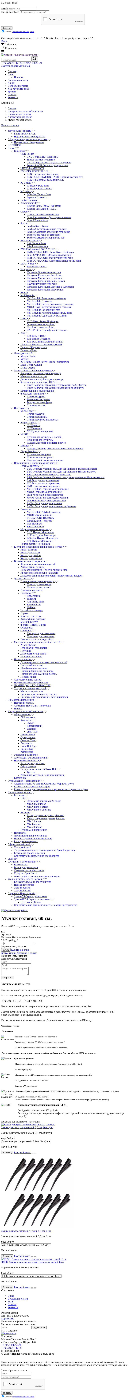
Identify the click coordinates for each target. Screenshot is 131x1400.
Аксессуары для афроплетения (30, 757)
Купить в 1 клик (20, 949)
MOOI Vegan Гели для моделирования (47, 497)
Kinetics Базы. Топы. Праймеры (44, 205)
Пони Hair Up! (28, 746)
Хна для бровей (22, 847)
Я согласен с (19, 32)
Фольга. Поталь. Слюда (33, 624)
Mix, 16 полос (34, 821)
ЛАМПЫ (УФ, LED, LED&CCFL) (32, 685)
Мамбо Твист (27, 734)
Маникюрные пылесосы (33, 376)
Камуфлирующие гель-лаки (42, 283)
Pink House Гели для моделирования (46, 500)
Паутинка (25, 650)
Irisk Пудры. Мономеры (40, 541)
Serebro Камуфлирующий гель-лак (45, 237)
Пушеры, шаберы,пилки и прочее (45, 460)
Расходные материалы (26, 841)
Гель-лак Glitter (28, 350)
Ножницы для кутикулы (40, 439)
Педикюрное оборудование (29, 142)
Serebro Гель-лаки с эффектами (43, 234)
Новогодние (33, 595)
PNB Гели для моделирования (43, 486)
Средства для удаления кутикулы (38, 694)
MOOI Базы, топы (36, 266)
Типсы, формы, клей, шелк (35, 543)
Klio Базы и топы (36, 335)
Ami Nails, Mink (35, 601)
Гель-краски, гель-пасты (33, 647)
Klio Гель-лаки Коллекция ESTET (45, 341)
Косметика (20, 777)
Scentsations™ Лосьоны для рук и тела (47, 165)
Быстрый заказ (22, 1152)
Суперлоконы (27, 737)
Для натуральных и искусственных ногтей (43, 662)
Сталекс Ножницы (37, 416)
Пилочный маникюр (31, 665)
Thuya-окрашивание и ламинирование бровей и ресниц (44, 850)
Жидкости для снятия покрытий (37, 564)
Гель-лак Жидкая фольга (33, 347)
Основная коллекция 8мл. (41, 324)
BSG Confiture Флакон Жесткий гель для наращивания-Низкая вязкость (65, 477)
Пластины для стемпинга (40, 636)
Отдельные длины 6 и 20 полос (44, 801)
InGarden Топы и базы (39, 194)
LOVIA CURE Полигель (40, 517)
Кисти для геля (28, 549)
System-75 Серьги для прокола (30, 896)
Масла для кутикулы (31, 691)
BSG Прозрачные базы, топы (42, 174)
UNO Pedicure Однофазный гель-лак (47, 330)
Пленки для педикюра (39, 587)
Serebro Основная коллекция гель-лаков (48, 231)
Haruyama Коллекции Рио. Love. (44, 275)
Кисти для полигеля (31, 558)
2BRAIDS (32, 731)
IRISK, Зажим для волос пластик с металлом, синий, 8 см (32, 1262)
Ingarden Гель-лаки (37, 197)
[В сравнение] (35, 1153)
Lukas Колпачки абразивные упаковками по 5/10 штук (56, 385)
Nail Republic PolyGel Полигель (44, 512)
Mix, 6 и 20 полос (36, 803)
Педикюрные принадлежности (31, 682)
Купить (6, 950)
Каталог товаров (10, 125)
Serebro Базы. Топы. (37, 226)
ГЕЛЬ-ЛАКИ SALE (25, 133)
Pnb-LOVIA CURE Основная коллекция (49, 255)
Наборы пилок (28, 676)
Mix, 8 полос (34, 824)
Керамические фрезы (38, 399)
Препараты (20, 832)
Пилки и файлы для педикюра (37, 671)
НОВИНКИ (14, 145)
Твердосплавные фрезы (39, 402)
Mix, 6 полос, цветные (39, 809)
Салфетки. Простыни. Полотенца (32, 705)
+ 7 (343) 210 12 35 (11, 63)
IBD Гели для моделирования (43, 483)
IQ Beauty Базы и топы (39, 188)
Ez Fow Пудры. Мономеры (41, 535)
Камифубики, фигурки (32, 619)
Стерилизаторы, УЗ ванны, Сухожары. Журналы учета (44, 783)
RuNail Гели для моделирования (44, 503)
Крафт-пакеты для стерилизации (32, 786)
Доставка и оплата (27, 953)
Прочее (18, 708)
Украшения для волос (26, 754)
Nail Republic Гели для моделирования (48, 489)
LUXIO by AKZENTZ (32, 168)
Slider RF (32, 598)
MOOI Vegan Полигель (39, 515)
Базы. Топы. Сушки (31, 364)
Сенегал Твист (28, 740)
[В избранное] (32, 1153)
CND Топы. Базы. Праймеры (42, 156)
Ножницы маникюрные (40, 457)
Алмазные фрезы (36, 396)
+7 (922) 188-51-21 (32, 63)
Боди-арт (12, 858)
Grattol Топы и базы (37, 220)
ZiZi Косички (27, 717)
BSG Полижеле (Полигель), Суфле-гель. (49, 474)
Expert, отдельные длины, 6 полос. (45, 815)
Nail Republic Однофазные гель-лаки (47, 315)
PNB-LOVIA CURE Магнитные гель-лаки (50, 257)
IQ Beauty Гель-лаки (38, 185)
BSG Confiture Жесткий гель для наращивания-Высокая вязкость (62, 468)
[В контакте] (8, 1333)
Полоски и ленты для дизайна (36, 639)
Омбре (30, 723)
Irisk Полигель (34, 523)
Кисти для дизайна (30, 555)
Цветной (31, 728)
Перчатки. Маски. (24, 702)
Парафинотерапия (24, 884)
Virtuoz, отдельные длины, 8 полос (46, 818)
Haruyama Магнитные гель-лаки (44, 278)
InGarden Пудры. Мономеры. (42, 538)
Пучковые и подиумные (33, 829)
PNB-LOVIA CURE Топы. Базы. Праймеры (50, 252)
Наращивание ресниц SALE (29, 136)
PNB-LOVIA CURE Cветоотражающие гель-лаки (54, 260)
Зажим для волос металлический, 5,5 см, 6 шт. (26, 1231)
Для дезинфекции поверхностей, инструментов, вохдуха (51, 575)
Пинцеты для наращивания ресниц (33, 838)
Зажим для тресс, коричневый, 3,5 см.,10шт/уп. (27, 1127)
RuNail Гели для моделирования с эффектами (51, 506)
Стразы (24, 613)
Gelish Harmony (28, 200)
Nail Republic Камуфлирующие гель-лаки (49, 312)
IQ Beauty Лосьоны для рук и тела (32, 881)
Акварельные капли (31, 656)
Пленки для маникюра (39, 584)
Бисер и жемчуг (29, 621)
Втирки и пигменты (31, 590)
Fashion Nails (34, 604)
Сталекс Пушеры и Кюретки (42, 419)
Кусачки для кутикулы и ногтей (44, 437)
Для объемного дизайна (33, 653)
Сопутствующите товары (28, 679)
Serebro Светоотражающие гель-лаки (47, 229)
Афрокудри (26, 751)
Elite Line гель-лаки (37, 246)
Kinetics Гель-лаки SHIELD (41, 208)
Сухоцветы (26, 627)
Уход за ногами (22, 890)
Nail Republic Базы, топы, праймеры (46, 298)
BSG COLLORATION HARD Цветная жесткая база (55, 177)
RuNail (24, 292)
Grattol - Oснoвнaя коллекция (43, 214)
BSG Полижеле (35, 526)
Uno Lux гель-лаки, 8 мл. (40, 327)
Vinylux (24, 359)
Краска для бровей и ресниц (29, 853)
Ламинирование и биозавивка (30, 835)
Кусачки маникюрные (39, 454)
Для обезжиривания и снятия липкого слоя (43, 569)
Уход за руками (22, 887)
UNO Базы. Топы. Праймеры (42, 321)
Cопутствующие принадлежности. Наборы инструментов (45, 905)
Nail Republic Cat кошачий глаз (43, 309)
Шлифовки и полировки (33, 668)
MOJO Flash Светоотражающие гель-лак (49, 307)
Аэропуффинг (28, 645)
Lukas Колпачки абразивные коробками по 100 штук (55, 387)
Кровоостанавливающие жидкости (39, 572)
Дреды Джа (26, 749)
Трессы (31, 772)
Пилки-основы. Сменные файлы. (38, 673)
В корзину (7, 1152)
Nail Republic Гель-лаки (39, 301)
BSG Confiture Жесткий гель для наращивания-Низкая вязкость (61, 471)
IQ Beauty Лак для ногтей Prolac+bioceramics (44, 361)
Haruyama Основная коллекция (44, 272)
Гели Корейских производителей (45, 494)
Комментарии (8, 953)
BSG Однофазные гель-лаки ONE (45, 179)
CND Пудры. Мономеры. (40, 532)
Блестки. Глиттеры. (31, 616)
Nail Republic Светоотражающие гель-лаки (50, 304)
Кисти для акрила (30, 552)
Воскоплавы (20, 864)
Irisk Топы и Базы (36, 243)
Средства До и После (25, 873)
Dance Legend (27, 367)
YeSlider (31, 607)
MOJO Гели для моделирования (44, 491)
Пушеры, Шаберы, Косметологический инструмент (55, 448)
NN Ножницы (34, 428)
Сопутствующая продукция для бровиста (36, 855)
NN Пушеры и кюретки (40, 431)
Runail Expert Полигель (39, 520)
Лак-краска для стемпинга (41, 633)
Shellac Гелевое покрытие (41, 159)
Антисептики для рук (32, 567)
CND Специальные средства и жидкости (49, 162)
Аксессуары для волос (32, 763)
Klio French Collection (38, 338)
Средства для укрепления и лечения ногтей (44, 697)
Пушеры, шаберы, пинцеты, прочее (46, 442)
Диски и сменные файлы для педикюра (41, 379)
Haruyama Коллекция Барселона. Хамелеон (50, 286)
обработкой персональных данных (23, 32)
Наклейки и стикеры (31, 610)
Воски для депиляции (26, 867)
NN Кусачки (33, 425)
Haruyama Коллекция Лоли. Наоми (46, 281)
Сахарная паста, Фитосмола (29, 870)
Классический (34, 725)
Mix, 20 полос (34, 827)
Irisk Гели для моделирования (43, 480)
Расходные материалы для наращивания (42, 775)
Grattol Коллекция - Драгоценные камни (49, 217)
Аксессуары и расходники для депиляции (37, 876)
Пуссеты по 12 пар (30, 902)
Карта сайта (7, 1318)
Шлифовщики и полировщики (37, 390)
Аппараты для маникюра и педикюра (40, 373)
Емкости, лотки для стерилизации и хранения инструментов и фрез (51, 789)
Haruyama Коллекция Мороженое (45, 289)
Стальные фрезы (36, 405)
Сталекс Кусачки (36, 413)
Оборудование (28, 766)
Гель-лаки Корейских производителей (41, 344)
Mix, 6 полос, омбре (37, 806)
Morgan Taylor (28, 356)
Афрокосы (26, 743)
